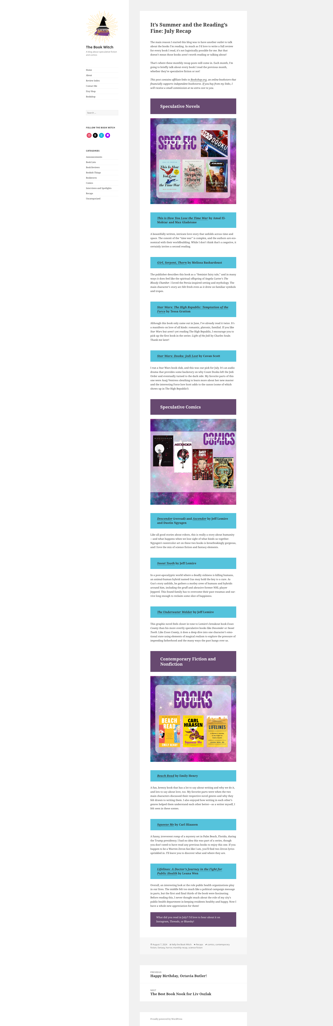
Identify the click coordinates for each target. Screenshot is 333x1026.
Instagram (162, 921)
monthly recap (180, 947)
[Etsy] (101, 135)
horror (169, 947)
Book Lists (91, 162)
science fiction (195, 947)
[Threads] (95, 135)
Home (89, 70)
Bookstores (91, 177)
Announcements (94, 157)
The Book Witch (99, 47)
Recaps (89, 193)
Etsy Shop (91, 91)
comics (210, 944)
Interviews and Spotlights (98, 188)
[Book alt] (108, 135)
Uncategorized (93, 198)
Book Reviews (93, 167)
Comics (89, 183)
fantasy (161, 947)
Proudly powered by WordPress (166, 1019)
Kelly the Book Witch (182, 944)
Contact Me (91, 86)
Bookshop (90, 96)
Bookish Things (93, 172)
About (89, 75)
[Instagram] (89, 135)
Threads (174, 921)
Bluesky (188, 921)
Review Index (93, 80)
